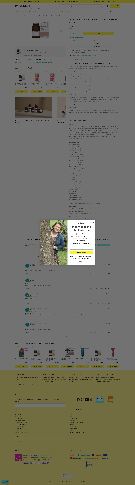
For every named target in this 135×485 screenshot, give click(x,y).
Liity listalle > (81, 252)
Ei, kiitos (81, 262)
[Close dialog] (93, 221)
